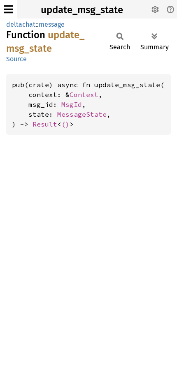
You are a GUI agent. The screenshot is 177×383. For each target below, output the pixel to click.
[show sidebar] (8, 9)
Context (84, 94)
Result (45, 124)
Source (16, 59)
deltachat (20, 24)
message (52, 24)
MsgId (71, 104)
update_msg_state (82, 10)
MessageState (82, 114)
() (65, 124)
